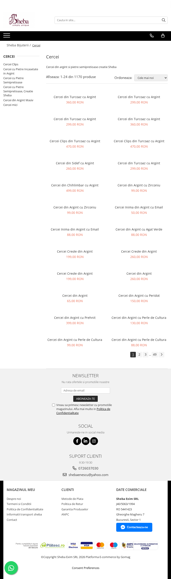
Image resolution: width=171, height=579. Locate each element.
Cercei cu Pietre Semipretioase (13, 80)
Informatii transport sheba (24, 514)
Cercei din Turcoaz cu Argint (75, 97)
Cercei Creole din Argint (75, 251)
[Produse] (7, 36)
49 (155, 354)
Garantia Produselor (74, 509)
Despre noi (14, 499)
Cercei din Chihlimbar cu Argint (74, 185)
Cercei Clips (10, 64)
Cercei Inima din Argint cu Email (139, 207)
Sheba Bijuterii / (19, 45)
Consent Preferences (85, 568)
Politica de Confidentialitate (25, 509)
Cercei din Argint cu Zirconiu (139, 185)
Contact (12, 520)
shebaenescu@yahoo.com (88, 474)
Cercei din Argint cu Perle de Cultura (139, 317)
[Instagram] (94, 441)
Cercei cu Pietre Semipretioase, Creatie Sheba (18, 91)
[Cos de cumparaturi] (163, 35)
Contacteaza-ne (137, 527)
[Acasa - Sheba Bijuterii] (25, 20)
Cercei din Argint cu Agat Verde (139, 229)
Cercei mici (10, 105)
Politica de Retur (72, 504)
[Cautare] (164, 20)
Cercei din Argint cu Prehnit (75, 317)
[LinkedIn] (86, 441)
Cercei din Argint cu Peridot (139, 295)
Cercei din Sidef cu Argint (75, 163)
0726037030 (87, 468)
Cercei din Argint (139, 273)
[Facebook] (77, 441)
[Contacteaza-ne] (152, 35)
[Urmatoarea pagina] (161, 354)
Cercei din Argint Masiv (18, 100)
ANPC (65, 514)
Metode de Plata (72, 499)
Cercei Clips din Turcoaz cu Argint (75, 141)
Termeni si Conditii (19, 504)
